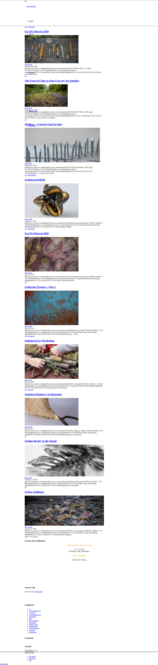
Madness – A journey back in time (43, 124)
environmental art (35, 615)
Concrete (32, 613)
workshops (31, 27)
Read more (28, 64)
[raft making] (51, 378)
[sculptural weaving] (51, 425)
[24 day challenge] (64, 525)
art (25, 27)
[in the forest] (46, 106)
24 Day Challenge (34, 492)
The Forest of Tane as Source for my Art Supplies (52, 80)
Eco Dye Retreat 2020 (37, 31)
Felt (30, 619)
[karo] (51, 217)
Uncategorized (34, 628)
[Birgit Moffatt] (30, 6)
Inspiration (32, 622)
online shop (39, 592)
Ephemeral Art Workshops (39, 340)
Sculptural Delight (35, 179)
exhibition (32, 617)
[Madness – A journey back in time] (62, 162)
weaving (30, 390)
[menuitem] (81, 21)
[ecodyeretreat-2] (51, 271)
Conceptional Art (35, 611)
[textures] (51, 324)
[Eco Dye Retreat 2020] (51, 63)
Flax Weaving (33, 621)
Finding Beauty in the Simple (41, 441)
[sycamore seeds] (64, 476)
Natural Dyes (33, 624)
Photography (31, 175)
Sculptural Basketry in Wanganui (43, 394)
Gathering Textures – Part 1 (40, 287)
